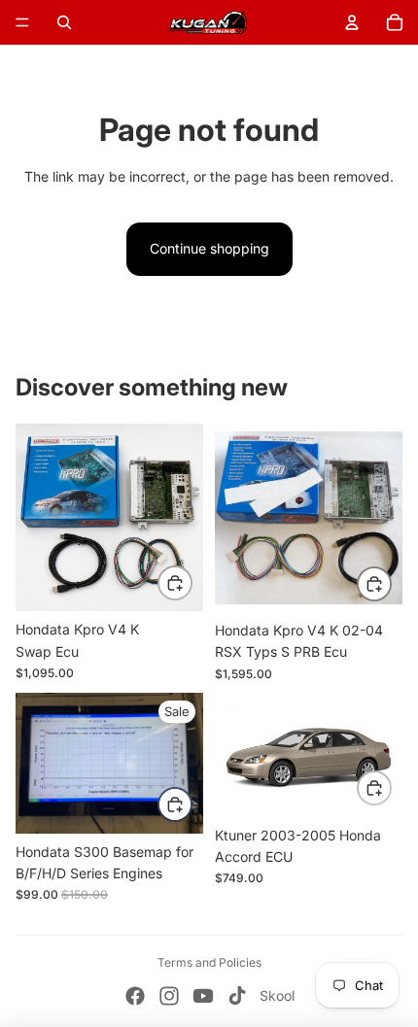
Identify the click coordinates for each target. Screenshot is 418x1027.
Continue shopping (209, 248)
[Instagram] (169, 996)
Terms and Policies (209, 962)
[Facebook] (135, 996)
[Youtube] (203, 996)
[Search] (64, 22)
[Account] (352, 22)
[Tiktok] (237, 996)
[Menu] (22, 22)
